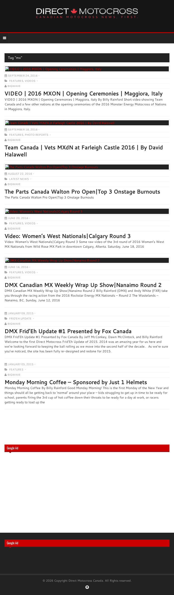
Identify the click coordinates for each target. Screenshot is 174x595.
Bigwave (14, 86)
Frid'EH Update (20, 318)
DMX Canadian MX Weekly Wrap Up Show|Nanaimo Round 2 (83, 285)
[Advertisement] (87, 492)
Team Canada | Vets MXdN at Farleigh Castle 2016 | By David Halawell (84, 150)
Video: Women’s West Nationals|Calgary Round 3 (68, 236)
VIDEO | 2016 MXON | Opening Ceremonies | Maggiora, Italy (83, 93)
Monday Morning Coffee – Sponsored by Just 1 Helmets (76, 382)
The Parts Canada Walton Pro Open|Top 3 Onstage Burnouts (82, 191)
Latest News (19, 179)
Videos (30, 81)
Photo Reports (36, 135)
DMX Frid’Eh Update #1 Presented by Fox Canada (68, 331)
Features (16, 81)
